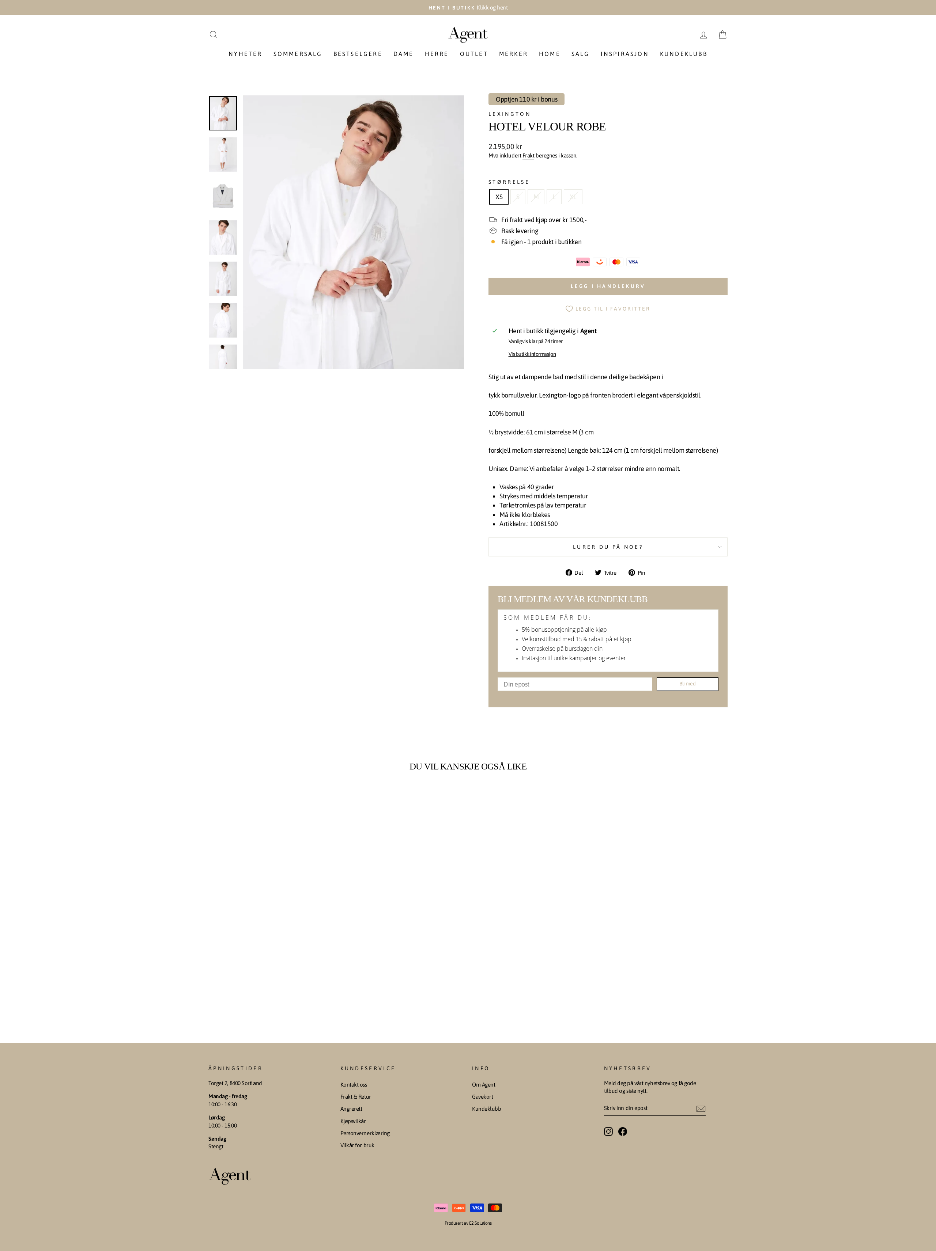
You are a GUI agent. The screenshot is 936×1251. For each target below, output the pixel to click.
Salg (580, 53)
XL (573, 197)
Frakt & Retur (355, 1097)
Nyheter (245, 53)
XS (498, 197)
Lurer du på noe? (608, 547)
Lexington (509, 114)
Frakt (528, 155)
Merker (513, 53)
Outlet (474, 53)
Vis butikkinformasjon (532, 354)
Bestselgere (357, 53)
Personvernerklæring (365, 1133)
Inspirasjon (625, 53)
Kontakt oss (353, 1084)
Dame (403, 53)
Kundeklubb (683, 53)
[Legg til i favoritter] (325, 797)
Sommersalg (297, 53)
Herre (437, 53)
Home (550, 53)
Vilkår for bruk (357, 1145)
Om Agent (483, 1084)
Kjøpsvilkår (353, 1121)
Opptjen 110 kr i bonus (526, 99)
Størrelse (509, 182)
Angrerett (351, 1109)
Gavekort (482, 1097)
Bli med (687, 684)
